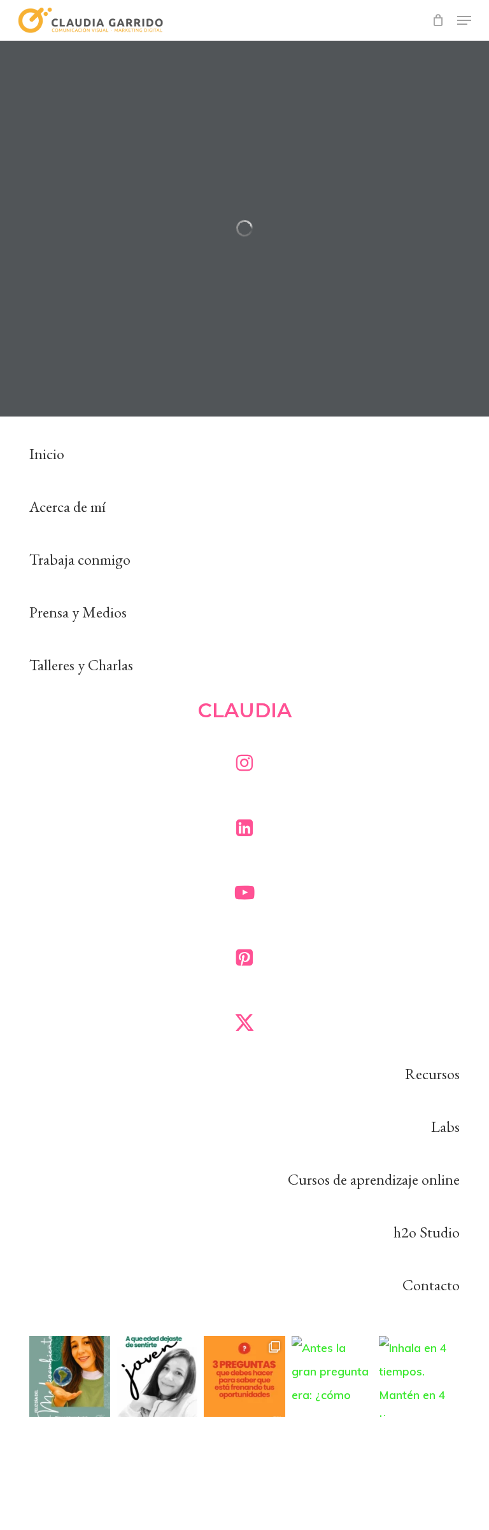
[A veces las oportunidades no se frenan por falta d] (244, 1376)
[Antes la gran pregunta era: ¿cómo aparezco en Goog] (332, 1376)
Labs (445, 1126)
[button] (464, 20)
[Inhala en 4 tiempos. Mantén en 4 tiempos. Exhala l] (419, 1376)
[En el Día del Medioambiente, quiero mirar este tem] (69, 1376)
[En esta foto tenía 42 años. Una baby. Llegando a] (157, 1376)
